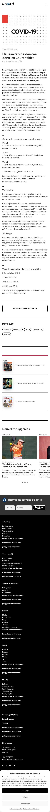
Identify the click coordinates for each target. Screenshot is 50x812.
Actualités (6, 435)
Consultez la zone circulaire (25, 401)
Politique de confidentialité (31, 809)
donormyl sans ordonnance (12, 538)
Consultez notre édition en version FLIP (29, 365)
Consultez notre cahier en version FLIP (29, 383)
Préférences (25, 804)
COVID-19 (6, 329)
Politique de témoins (16, 809)
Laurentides (17, 329)
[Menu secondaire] (46, 4)
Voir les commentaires (25, 308)
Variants (7, 334)
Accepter (25, 791)
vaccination (38, 329)
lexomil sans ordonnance (11, 543)
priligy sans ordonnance (11, 547)
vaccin (27, 329)
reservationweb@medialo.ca (12, 759)
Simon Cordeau (11, 61)
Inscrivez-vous (39, 507)
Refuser (25, 797)
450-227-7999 (7, 757)
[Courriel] (20, 61)
